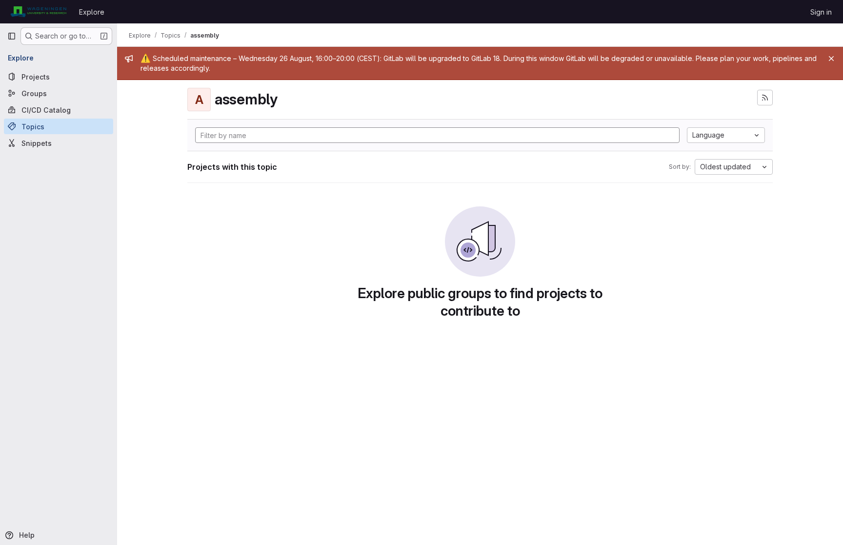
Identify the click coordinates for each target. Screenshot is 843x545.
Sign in (821, 12)
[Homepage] (38, 12)
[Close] (831, 58)
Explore (91, 12)
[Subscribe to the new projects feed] (765, 97)
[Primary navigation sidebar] (12, 36)
